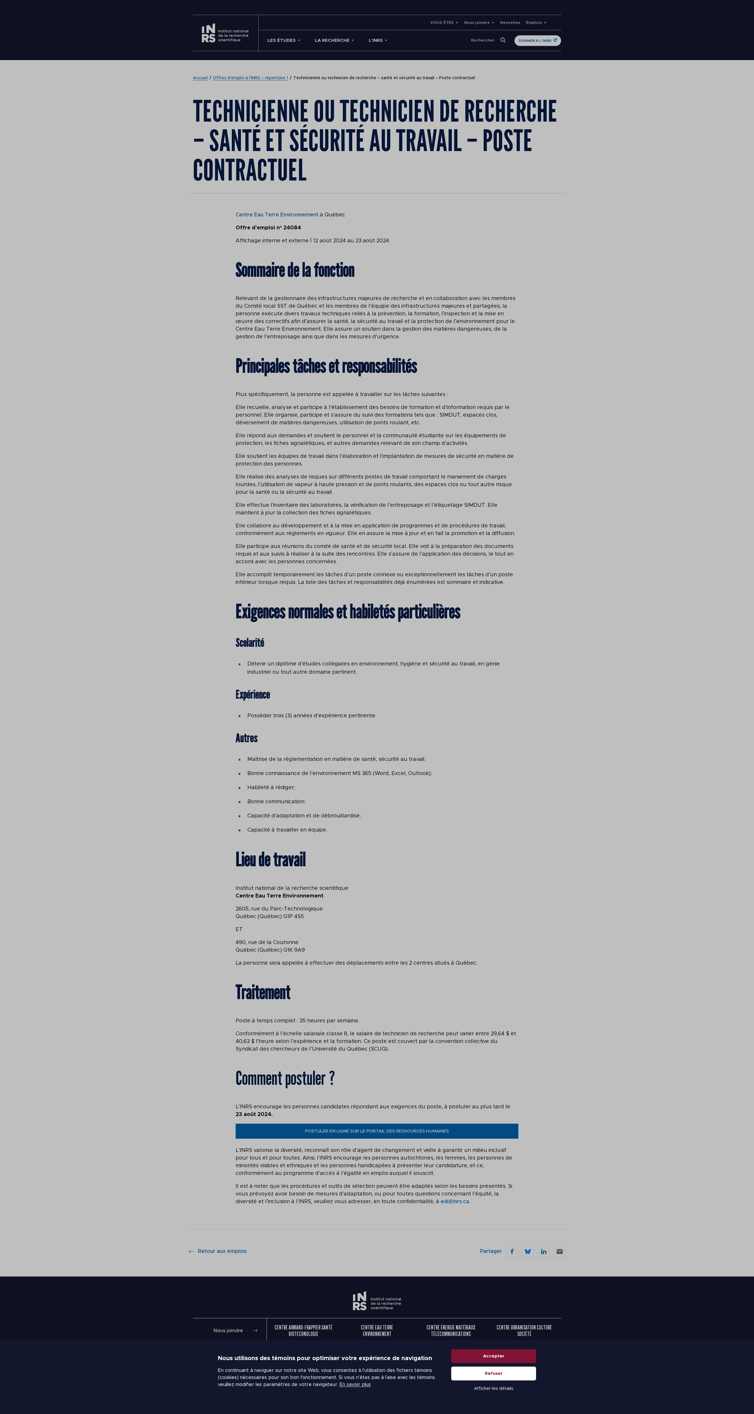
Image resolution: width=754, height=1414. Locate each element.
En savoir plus (355, 1384)
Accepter (494, 1356)
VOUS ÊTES (442, 23)
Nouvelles (510, 23)
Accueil (200, 78)
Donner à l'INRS (535, 40)
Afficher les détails (493, 1388)
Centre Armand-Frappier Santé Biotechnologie (304, 1330)
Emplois (534, 23)
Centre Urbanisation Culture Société (524, 1330)
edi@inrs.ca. (455, 1201)
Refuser (494, 1373)
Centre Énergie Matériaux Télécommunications (450, 1330)
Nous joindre (477, 23)
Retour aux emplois (222, 1251)
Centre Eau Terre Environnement (277, 215)
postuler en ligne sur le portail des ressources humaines (377, 1131)
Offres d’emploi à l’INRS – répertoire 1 (250, 78)
